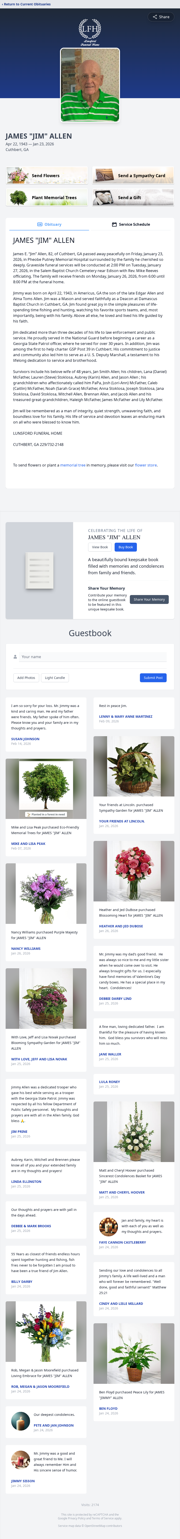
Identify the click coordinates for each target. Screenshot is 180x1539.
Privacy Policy (77, 1518)
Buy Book (126, 547)
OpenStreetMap (95, 1526)
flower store (146, 465)
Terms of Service (103, 1518)
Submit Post (153, 677)
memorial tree (73, 465)
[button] (46, 789)
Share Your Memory (149, 599)
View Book (100, 547)
